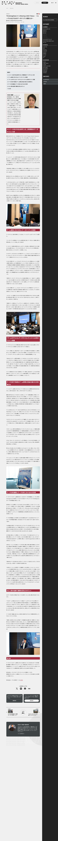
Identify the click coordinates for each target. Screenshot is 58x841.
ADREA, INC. (45, 30)
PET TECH (44, 54)
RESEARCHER (45, 71)
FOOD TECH (44, 49)
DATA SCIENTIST (19, 20)
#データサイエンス (17, 22)
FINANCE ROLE (45, 70)
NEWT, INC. (44, 42)
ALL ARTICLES (46, 79)
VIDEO (45, 83)
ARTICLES (11, 8)
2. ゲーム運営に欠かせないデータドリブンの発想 (17, 77)
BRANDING (44, 53)
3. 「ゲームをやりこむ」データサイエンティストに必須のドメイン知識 (21, 79)
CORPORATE (45, 72)
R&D (43, 57)
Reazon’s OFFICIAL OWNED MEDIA (8, 2)
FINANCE (44, 56)
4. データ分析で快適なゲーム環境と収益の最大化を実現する (19, 81)
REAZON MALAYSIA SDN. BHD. (47, 39)
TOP (7, 8)
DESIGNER (44, 64)
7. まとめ (9, 88)
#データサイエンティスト (10, 22)
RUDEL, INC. (45, 31)
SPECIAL (45, 81)
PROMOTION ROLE (45, 63)
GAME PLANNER (45, 67)
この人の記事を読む (21, 733)
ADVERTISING (45, 46)
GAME (11, 20)
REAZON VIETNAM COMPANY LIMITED (48, 41)
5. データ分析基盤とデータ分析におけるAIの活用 (17, 84)
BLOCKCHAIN (45, 50)
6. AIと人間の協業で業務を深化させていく (16, 86)
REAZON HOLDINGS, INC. (46, 28)
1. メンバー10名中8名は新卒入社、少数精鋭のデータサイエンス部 (20, 75)
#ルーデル (22, 22)
